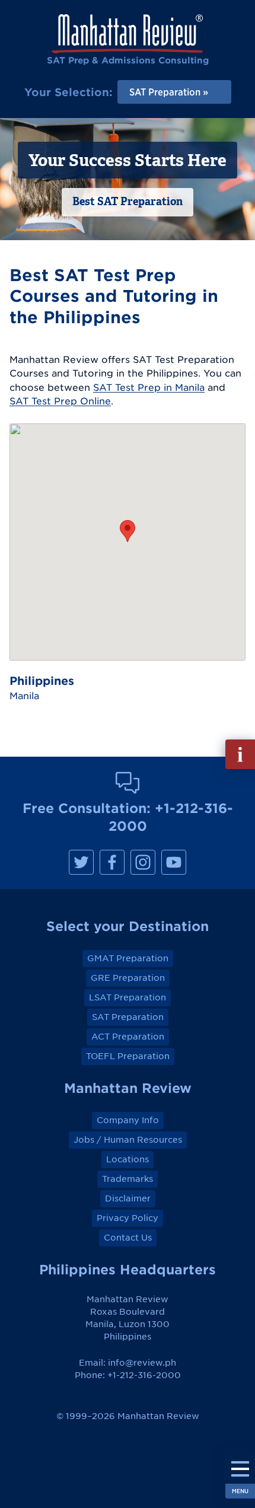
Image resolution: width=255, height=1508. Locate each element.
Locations (127, 1159)
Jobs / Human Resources (128, 1139)
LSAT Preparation (127, 997)
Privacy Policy (127, 1218)
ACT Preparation (127, 1036)
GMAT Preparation (127, 958)
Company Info (128, 1120)
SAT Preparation (128, 1017)
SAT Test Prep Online (60, 401)
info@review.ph (142, 1362)
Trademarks (127, 1179)
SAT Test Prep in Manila (149, 387)
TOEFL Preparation (128, 1056)
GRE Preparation (128, 978)
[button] (127, 531)
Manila (24, 695)
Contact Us (128, 1237)
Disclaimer (128, 1198)
